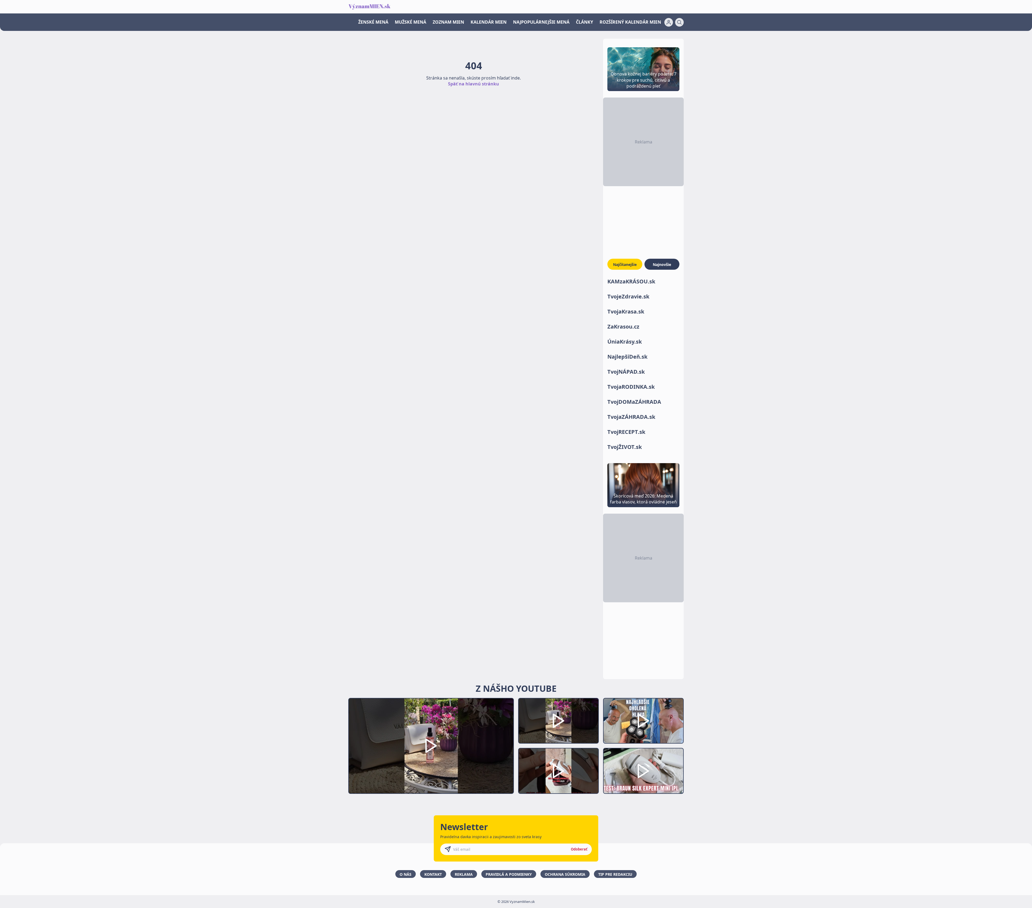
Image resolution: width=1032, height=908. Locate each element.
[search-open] (679, 22)
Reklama (464, 874)
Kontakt (433, 874)
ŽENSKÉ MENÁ (373, 22)
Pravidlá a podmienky (509, 874)
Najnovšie (662, 264)
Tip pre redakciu (615, 874)
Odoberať (579, 849)
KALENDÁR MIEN (489, 22)
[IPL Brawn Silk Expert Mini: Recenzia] (643, 770)
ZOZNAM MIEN (448, 22)
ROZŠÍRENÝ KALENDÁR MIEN (630, 22)
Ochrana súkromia (565, 874)
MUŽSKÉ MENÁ (410, 22)
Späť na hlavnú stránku (473, 84)
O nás (405, 874)
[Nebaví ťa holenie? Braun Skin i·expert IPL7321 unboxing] (558, 770)
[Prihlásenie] (668, 22)
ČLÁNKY (584, 22)
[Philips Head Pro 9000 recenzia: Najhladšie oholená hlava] (643, 720)
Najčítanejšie (625, 264)
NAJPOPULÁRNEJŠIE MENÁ (541, 22)
